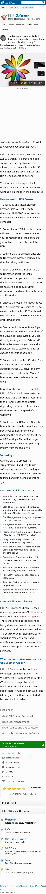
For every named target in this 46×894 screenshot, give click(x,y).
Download (4, 29)
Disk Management (27, 7)
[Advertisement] (23, 114)
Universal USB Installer (15, 839)
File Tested (10, 802)
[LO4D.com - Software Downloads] (2, 7)
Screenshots (20, 24)
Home (3, 24)
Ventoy (8, 860)
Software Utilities (12, 7)
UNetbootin (10, 819)
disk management (30, 616)
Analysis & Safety (32, 24)
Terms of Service (20, 886)
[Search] (43, 3)
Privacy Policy (5, 886)
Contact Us (34, 886)
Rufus (8, 829)
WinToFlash (10, 848)
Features (11, 24)
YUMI (7, 869)
